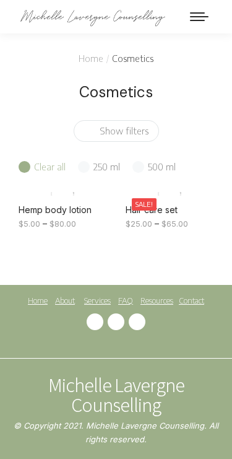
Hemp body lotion (55, 209)
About (65, 300)
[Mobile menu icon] (199, 17)
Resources (156, 300)
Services (97, 300)
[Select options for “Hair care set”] (197, 180)
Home (38, 300)
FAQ (125, 300)
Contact (191, 300)
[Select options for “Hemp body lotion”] (91, 180)
